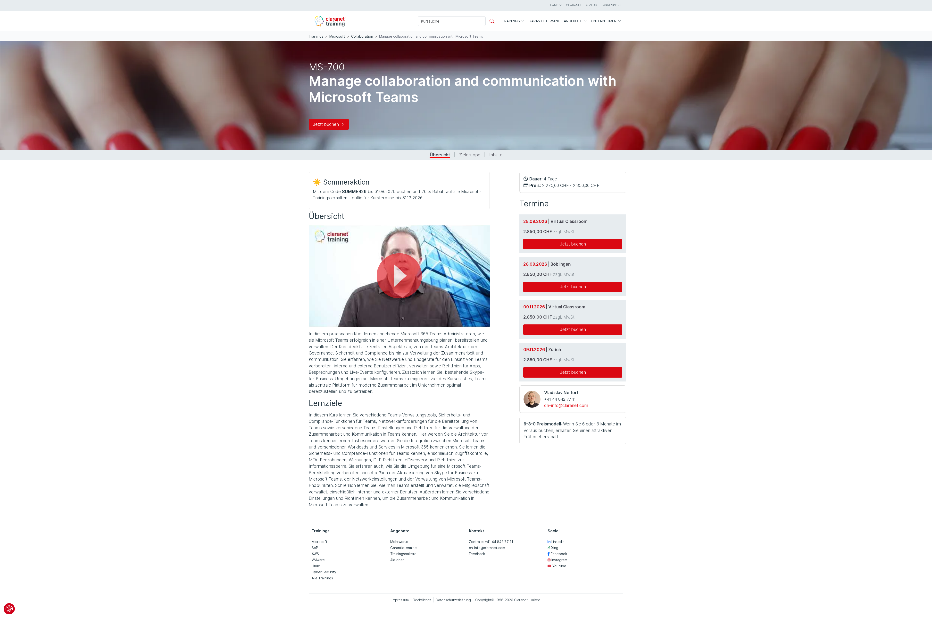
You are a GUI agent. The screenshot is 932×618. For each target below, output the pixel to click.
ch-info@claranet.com (566, 405)
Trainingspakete (403, 554)
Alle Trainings (322, 578)
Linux (316, 566)
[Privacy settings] (9, 608)
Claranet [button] (574, 5)
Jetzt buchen (326, 124)
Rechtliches (422, 600)
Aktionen (397, 560)
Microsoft (337, 36)
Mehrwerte (399, 542)
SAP (315, 548)
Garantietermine (403, 548)
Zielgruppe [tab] (469, 154)
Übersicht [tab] (440, 154)
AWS (315, 554)
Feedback (477, 554)
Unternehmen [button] (604, 21)
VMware (318, 560)
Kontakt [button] (592, 5)
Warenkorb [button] (612, 5)
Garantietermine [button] (544, 21)
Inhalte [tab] (495, 154)
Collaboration (362, 36)
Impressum (400, 600)
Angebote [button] (573, 21)
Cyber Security (324, 572)
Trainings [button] (511, 21)
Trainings (316, 36)
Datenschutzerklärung (417, 320)
